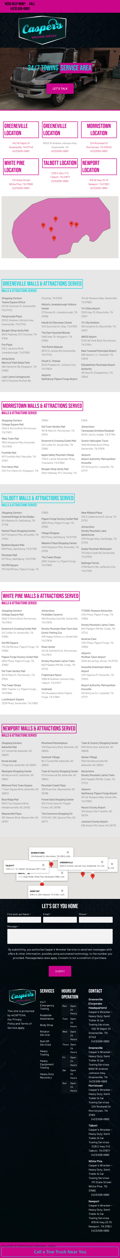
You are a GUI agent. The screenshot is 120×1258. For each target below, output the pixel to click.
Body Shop (46, 1025)
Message (12, 926)
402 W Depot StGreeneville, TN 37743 (100, 1033)
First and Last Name (18, 914)
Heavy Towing (44, 1052)
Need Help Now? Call (20, 4)
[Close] (112, 864)
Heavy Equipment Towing (47, 1064)
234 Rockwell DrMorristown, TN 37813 (100, 1111)
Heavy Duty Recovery (47, 1075)
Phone (83, 914)
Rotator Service (45, 1033)
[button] (76, 225)
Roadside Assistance (47, 1016)
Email (46, 914)
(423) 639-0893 (20, 8)
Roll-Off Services (45, 1042)
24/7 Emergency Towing (47, 1005)
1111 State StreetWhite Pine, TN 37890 (100, 1186)
